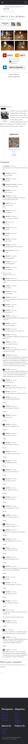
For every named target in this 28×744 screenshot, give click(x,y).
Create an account (5, 664)
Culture (17, 718)
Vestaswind (8, 355)
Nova (4, 273)
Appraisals (5, 718)
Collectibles (18, 722)
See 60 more (14, 63)
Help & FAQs (5, 720)
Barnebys (4, 733)
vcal (13, 61)
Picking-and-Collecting (10, 184)
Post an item (6, 8)
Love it (8, 55)
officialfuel (4, 119)
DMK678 (7, 203)
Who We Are (5, 729)
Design (17, 714)
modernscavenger (9, 250)
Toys (2, 19)
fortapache (7, 649)
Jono (6, 610)
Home (16, 716)
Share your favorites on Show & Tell (14, 7)
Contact (4, 731)
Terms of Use (5, 739)
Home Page (5, 712)
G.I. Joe (6, 19)
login (13, 664)
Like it (20, 55)
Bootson (7, 524)
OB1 (6, 222)
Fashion (17, 712)
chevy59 (7, 577)
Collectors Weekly (14, 2)
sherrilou (13, 59)
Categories (5, 714)
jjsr (6, 630)
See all (14, 155)
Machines (17, 720)
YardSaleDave (6, 166)
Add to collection (16, 67)
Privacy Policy (13, 739)
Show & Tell (12, 19)
